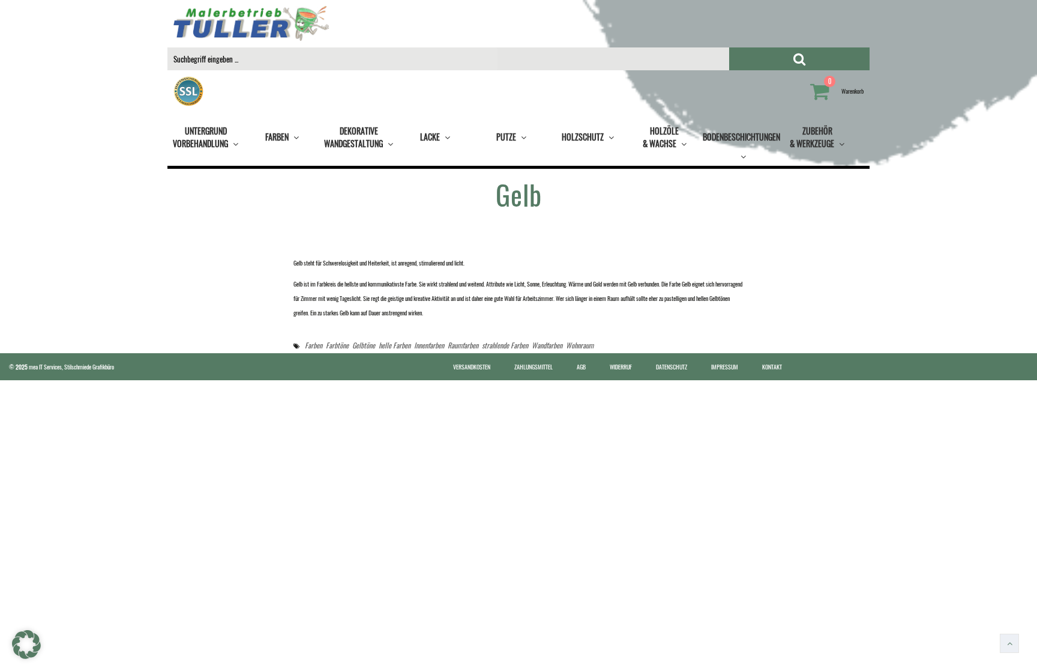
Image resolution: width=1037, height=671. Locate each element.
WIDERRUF (621, 366)
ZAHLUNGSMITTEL (533, 366)
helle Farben (394, 345)
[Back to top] (1009, 643)
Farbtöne (337, 345)
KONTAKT (772, 366)
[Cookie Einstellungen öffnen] (26, 656)
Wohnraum (580, 345)
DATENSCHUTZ (671, 366)
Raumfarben (463, 345)
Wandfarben (547, 345)
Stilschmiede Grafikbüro (89, 366)
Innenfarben (429, 345)
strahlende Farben (505, 345)
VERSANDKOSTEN (471, 366)
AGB (581, 366)
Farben (313, 345)
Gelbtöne (363, 345)
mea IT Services (45, 366)
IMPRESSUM (724, 366)
